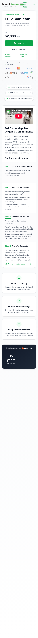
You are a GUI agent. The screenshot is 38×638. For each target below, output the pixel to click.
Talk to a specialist (19, 49)
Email (34, 5)
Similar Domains (8, 55)
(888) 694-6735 (25, 5)
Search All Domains (23, 55)
